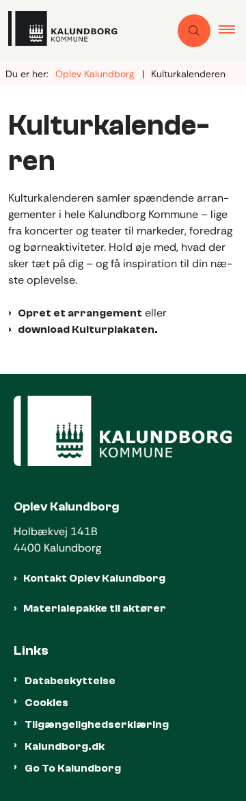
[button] (232, 31)
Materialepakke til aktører (94, 608)
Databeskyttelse (70, 681)
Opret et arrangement (80, 313)
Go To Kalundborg (73, 768)
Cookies (46, 702)
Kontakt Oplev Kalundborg (94, 578)
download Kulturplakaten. (88, 329)
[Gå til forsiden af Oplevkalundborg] (84, 31)
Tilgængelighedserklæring (97, 724)
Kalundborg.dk (65, 746)
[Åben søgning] (194, 30)
